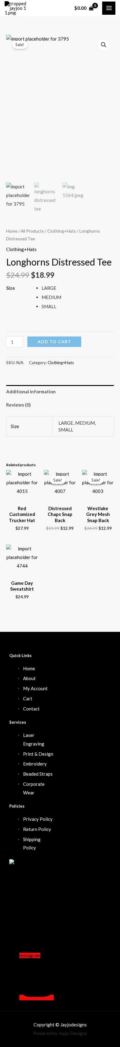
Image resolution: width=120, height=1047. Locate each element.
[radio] (78, 288)
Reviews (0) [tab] (18, 404)
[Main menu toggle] (108, 8)
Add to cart (54, 341)
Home (11, 231)
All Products (32, 231)
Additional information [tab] (31, 391)
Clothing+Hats (61, 231)
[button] (103, 44)
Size (10, 288)
